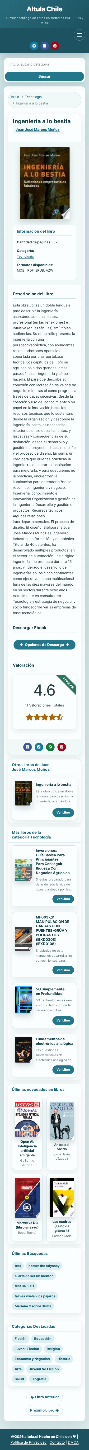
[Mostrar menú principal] (79, 35)
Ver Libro (63, 812)
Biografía (39, 1379)
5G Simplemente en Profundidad (50, 991)
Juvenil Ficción (27, 1349)
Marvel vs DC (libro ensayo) (27, 1225)
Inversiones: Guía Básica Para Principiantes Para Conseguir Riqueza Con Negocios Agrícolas (53, 861)
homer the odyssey (44, 1266)
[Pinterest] (55, 46)
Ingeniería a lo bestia (53, 784)
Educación (43, 1339)
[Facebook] (44, 46)
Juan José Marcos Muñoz (38, 129)
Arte (18, 1369)
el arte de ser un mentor (34, 1276)
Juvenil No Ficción (44, 1369)
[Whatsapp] (50, 747)
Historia (63, 1359)
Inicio (15, 97)
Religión (53, 1349)
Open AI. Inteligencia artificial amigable (27, 1148)
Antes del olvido (61, 1147)
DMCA (73, 1442)
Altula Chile (44, 9)
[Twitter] (34, 46)
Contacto (57, 1442)
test (18, 1266)
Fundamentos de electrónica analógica (54, 1041)
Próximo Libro (42, 1410)
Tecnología (33, 97)
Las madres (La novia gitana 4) (61, 1226)
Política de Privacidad (28, 1442)
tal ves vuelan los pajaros (35, 1296)
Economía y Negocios (32, 1359)
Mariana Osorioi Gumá (33, 1306)
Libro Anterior (47, 1397)
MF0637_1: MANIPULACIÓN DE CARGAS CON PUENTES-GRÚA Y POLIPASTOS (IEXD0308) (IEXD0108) (52, 930)
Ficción (21, 1339)
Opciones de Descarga (44, 644)
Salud (19, 1379)
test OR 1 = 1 (24, 1286)
